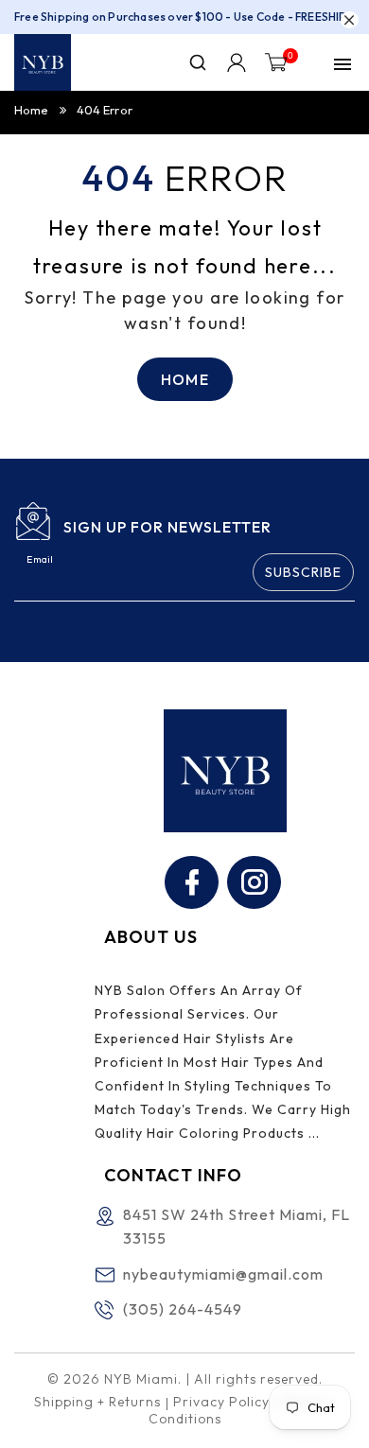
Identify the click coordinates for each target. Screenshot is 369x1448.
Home (31, 109)
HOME (185, 379)
